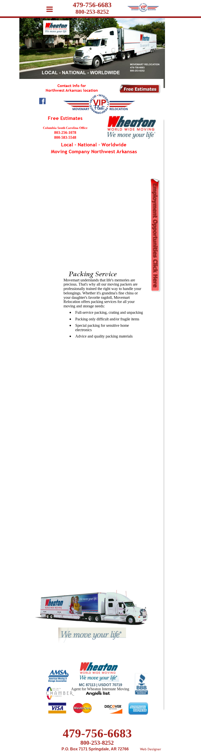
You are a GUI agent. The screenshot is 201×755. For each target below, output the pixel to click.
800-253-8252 (97, 743)
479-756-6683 (97, 733)
